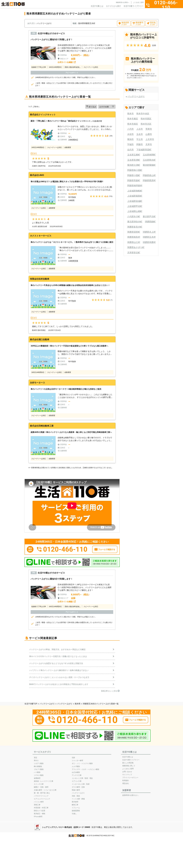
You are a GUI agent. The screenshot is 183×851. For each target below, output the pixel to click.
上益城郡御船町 (134, 190)
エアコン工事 (76, 781)
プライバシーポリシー (130, 777)
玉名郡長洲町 (133, 160)
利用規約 (125, 780)
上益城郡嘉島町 (134, 195)
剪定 (35, 758)
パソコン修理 (39, 802)
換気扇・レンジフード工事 (43, 781)
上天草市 (149, 139)
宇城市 (130, 144)
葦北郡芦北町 (149, 216)
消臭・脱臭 (76, 796)
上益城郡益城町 (134, 201)
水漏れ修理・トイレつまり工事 (45, 790)
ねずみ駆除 (76, 772)
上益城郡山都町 (134, 211)
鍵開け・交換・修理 (41, 787)
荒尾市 (148, 129)
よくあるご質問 (138, 2)
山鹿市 (148, 134)
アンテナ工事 (76, 775)
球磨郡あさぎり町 (135, 247)
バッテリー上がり (136, 96)
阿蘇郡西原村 (149, 180)
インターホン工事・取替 (80, 784)
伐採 (73, 758)
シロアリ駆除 (39, 763)
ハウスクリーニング (41, 796)
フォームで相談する (106, 549)
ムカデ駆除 (76, 766)
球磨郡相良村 (133, 237)
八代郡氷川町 (133, 216)
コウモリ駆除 (39, 775)
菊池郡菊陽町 (149, 165)
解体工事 (75, 805)
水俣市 (130, 134)
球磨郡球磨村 (149, 242)
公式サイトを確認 (65, 62)
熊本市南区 (132, 124)
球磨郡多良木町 (134, 226)
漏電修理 (37, 778)
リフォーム (76, 808)
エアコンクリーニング (42, 799)
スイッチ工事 (39, 784)
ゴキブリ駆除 (39, 769)
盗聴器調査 (76, 811)
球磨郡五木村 (149, 237)
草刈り (36, 760)
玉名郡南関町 (149, 154)
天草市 (148, 144)
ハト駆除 (37, 772)
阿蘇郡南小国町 (134, 170)
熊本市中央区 (142, 113)
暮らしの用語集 (128, 763)
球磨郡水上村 (149, 232)
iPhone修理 (38, 816)
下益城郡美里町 (143, 149)
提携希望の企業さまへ (130, 795)
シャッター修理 (77, 760)
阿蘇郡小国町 (133, 175)
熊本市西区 (146, 118)
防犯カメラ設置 (39, 811)
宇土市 (139, 139)
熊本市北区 (146, 124)
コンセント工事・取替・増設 (82, 778)
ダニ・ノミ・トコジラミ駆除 (82, 763)
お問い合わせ (127, 772)
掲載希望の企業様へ (122, 2)
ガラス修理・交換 (78, 787)
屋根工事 (37, 805)
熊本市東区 (132, 118)
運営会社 (125, 783)
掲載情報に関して (128, 766)
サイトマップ (127, 775)
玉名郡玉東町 (133, 154)
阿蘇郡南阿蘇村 (134, 185)
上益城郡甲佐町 (134, 206)
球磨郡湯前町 (133, 232)
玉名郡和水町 (149, 160)
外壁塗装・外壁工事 (41, 808)
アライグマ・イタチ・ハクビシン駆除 (85, 769)
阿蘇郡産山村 (149, 175)
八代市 (130, 129)
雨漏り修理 (76, 790)
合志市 (130, 149)
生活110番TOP (31, 703)
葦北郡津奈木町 (134, 221)
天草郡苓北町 (133, 252)
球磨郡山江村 (133, 242)
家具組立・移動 (39, 814)
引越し (74, 814)
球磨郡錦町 (150, 221)
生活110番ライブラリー (134, 6)
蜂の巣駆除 (38, 766)
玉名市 (139, 134)
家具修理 (75, 802)
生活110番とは (97, 6)
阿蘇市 (139, 144)
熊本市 (130, 113)
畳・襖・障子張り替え (42, 793)
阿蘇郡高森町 (133, 180)
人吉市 (139, 129)
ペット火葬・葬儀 (78, 799)
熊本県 (77, 703)
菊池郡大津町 (133, 165)
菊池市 (130, 139)
